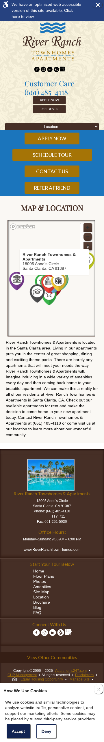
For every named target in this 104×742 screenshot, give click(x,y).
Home (38, 571)
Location (41, 597)
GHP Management (22, 675)
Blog (37, 607)
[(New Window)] (43, 70)
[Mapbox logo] (22, 226)
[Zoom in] (87, 227)
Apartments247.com (71, 671)
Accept (18, 731)
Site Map (41, 591)
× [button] (98, 4)
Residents (49, 109)
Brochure (41, 602)
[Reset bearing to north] (87, 246)
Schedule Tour (52, 155)
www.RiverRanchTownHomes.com (52, 549)
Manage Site (80, 679)
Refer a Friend (52, 188)
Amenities (42, 586)
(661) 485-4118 (46, 92)
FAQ (37, 612)
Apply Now (49, 100)
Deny (46, 731)
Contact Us (52, 171)
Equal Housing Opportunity (42, 679)
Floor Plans (43, 576)
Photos (39, 581)
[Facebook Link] (37, 70)
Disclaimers (84, 675)
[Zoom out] (87, 237)
